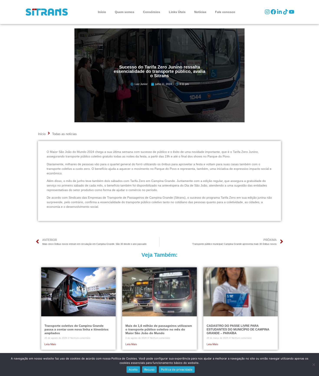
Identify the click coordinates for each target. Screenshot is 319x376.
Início (102, 12)
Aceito (133, 369)
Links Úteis (177, 12)
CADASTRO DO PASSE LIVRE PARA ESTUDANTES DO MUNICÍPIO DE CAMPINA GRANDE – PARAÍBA (238, 329)
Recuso (149, 369)
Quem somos (124, 12)
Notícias (200, 12)
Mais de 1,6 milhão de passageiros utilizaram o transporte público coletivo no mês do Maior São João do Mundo (158, 329)
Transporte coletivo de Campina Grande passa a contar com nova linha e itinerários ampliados (76, 329)
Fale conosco (225, 12)
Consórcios (151, 12)
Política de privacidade (176, 369)
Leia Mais (50, 344)
